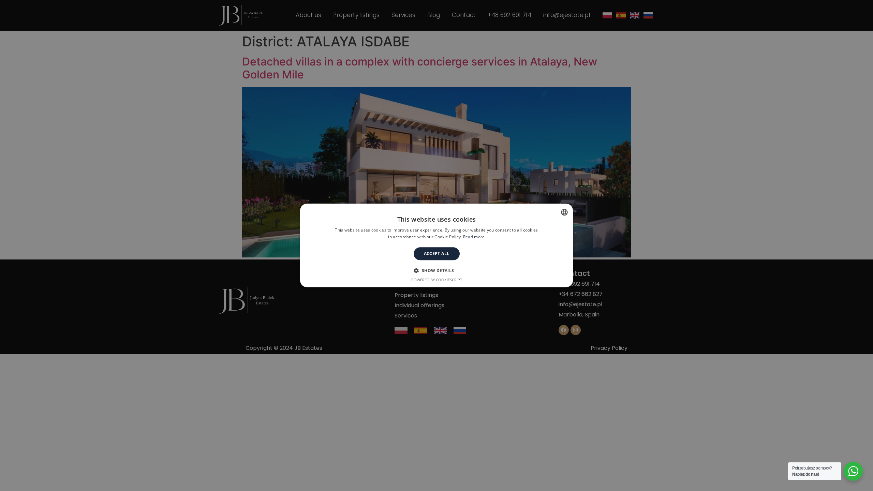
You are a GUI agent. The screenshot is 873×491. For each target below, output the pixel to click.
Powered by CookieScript (436, 280)
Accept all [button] (436, 253)
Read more (474, 237)
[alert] (436, 245)
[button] (436, 270)
